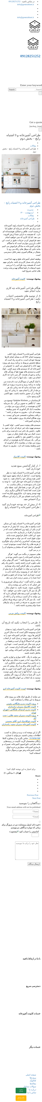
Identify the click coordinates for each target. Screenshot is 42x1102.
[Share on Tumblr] (35, 788)
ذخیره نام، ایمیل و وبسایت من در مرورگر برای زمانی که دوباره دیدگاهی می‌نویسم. (21, 826)
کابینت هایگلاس (29, 1025)
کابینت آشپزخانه (18, 279)
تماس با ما (31, 1010)
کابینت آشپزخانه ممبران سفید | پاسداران (19, 724)
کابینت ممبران (30, 1031)
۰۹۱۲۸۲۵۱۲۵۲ (34, 738)
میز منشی (31, 1062)
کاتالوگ (33, 998)
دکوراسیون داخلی (28, 1068)
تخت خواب (31, 1056)
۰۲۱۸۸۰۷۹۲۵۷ (27, 982)
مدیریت (30, 210)
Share (37, 776)
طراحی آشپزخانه (27, 218)
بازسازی (32, 1053)
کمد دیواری (31, 1059)
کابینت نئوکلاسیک (28, 1043)
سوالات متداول (29, 1004)
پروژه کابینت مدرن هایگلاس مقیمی (21, 704)
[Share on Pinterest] (35, 791)
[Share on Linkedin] (35, 785)
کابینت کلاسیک (19, 456)
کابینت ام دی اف (29, 1022)
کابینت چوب (31, 1037)
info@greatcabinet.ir (25, 4)
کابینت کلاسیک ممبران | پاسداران (22, 707)
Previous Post (33, 795)
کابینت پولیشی (30, 1034)
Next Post (36, 798)
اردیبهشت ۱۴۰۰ (27, 212)
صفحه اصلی (31, 992)
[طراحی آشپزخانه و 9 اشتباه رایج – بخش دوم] (21, 173)
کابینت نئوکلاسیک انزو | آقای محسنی (20, 721)
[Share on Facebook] (35, 779)
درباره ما (32, 1007)
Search (12, 89)
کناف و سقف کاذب (28, 1071)
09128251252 (14, 1)
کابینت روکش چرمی (17, 613)
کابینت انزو (31, 1028)
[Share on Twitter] (35, 782)
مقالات (33, 146)
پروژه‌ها (33, 995)
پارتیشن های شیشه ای (26, 1065)
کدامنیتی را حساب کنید (29, 831)
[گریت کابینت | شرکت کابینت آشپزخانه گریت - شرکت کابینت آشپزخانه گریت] (35, 27)
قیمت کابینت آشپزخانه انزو (14, 688)
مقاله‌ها (33, 1001)
